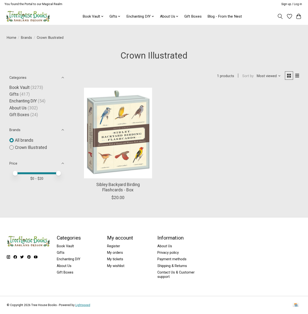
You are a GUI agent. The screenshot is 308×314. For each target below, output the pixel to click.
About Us (18, 108)
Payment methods (171, 259)
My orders (115, 252)
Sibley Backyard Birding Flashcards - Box (118, 187)
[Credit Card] (296, 305)
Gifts (14, 94)
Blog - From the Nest (224, 16)
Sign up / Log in (291, 4)
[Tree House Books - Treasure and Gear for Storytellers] (28, 16)
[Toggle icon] (279, 16)
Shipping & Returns (172, 266)
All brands (24, 140)
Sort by (248, 76)
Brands (26, 37)
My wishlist (115, 266)
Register (113, 246)
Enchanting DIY (23, 101)
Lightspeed (82, 305)
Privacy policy (168, 252)
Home (11, 37)
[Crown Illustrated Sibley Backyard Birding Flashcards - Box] (118, 133)
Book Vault (19, 87)
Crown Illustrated (31, 147)
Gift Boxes (193, 16)
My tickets (115, 259)
